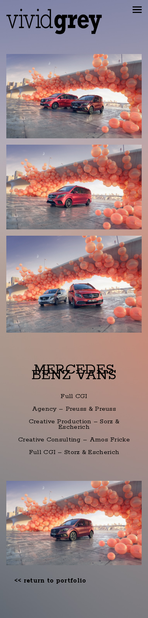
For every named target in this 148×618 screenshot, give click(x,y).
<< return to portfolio (50, 581)
